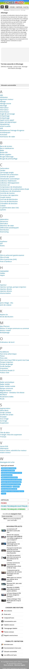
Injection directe (6, 289)
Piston (2, 356)
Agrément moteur (6, 99)
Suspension (4, 423)
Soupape (3, 417)
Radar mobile (5, 384)
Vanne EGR (4, 446)
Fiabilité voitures (9, 625)
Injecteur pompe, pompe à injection (13, 287)
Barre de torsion (6, 146)
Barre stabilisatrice (7, 148)
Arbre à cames (5, 126)
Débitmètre (4, 219)
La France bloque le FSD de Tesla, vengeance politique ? (14, 594)
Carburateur (4, 168)
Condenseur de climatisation (10, 191)
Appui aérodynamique (8, 122)
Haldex (2, 273)
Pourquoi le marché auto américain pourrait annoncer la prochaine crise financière (14, 550)
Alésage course (5, 103)
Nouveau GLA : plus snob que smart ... (14, 584)
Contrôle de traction (7, 193)
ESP (1, 243)
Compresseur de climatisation (11, 187)
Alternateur (4, 108)
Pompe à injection (6, 362)
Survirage (3, 421)
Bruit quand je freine (7, 475)
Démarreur (4, 221)
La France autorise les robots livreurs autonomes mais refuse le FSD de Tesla (14, 565)
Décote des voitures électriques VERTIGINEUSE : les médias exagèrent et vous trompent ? (14, 537)
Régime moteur (5, 390)
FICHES (13, 7)
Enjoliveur (3, 241)
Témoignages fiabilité (10, 628)
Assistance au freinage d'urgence (12, 130)
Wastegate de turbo (7, 462)
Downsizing (4, 232)
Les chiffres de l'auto (10, 655)
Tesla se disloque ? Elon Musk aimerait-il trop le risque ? (14, 600)
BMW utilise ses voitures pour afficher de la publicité (14, 579)
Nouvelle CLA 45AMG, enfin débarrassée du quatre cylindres (13, 589)
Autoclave (3, 135)
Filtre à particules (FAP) (8, 259)
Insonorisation (5, 293)
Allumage (3, 106)
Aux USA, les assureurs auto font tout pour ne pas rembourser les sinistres (14, 557)
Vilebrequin (4, 448)
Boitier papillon (5, 155)
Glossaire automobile (10, 651)
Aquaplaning (4, 124)
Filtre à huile (4, 257)
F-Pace (3, 493)
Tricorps (3, 437)
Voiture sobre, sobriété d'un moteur (13, 450)
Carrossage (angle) (7, 172)
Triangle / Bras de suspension (11, 435)
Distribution (4, 230)
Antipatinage (5, 116)
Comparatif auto (9, 618)
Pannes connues (9, 632)
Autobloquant (5, 132)
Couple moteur (5, 197)
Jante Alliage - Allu (6, 303)
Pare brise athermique (8, 354)
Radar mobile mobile (7, 386)
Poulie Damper (5, 366)
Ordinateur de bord (7, 342)
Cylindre (3, 210)
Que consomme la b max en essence (11, 484)
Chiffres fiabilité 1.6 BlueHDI (8, 468)
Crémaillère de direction (8, 203)
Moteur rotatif (5, 330)
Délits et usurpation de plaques (9, 477)
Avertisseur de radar (7, 137)
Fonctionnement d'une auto (12, 648)
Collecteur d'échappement (9, 183)
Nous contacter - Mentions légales (14, 665)
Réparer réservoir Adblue (8, 470)
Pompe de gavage (6, 364)
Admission (4, 97)
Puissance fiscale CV (7, 370)
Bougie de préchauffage (8, 159)
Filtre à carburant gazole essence (12, 255)
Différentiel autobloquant (9, 228)
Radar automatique (7, 382)
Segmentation (5, 408)
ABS (1, 95)
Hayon (2, 275)
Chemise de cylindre (7, 177)
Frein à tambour (6, 261)
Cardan (2, 170)
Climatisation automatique (9, 179)
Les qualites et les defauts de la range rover (12, 491)
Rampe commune (6, 388)
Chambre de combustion (9, 175)
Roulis (2, 399)
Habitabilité (4, 271)
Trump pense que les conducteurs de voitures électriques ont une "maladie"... (14, 572)
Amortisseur (4, 112)
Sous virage (4, 419)
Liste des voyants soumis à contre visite (11, 472)
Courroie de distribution (9, 199)
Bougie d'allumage (6, 157)
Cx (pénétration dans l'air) (9, 208)
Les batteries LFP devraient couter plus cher (13, 530)
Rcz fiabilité (16, 486)
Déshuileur (4, 223)
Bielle (2, 150)
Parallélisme (4, 352)
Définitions (6, 10)
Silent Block (4, 410)
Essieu (2, 246)
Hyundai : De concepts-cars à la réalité (11, 482)
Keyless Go (4, 315)
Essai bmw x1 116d (6, 486)
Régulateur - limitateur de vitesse (12, 392)
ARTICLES (19, 7)
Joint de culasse (5, 305)
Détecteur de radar (7, 226)
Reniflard (3, 395)
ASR (1, 128)
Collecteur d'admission (8, 181)
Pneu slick (3, 358)
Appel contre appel (7, 120)
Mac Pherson (5, 326)
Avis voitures (8, 611)
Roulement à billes (6, 397)
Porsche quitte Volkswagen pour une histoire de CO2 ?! (13, 543)
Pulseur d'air (4, 372)
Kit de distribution (6, 317)
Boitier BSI (4, 152)
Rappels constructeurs (11, 635)
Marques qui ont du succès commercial (11, 479)
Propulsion (4, 368)
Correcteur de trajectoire (9, 195)
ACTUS (26, 7)
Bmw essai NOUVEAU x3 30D (9, 489)
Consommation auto (10, 621)
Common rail (4, 185)
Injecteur (3, 285)
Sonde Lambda (5, 412)
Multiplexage (4, 332)
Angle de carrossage (7, 114)
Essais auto (7, 614)
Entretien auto (8, 644)
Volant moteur (5, 452)
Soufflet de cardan (6, 415)
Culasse (3, 206)
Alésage (3, 101)
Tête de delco (5, 432)
